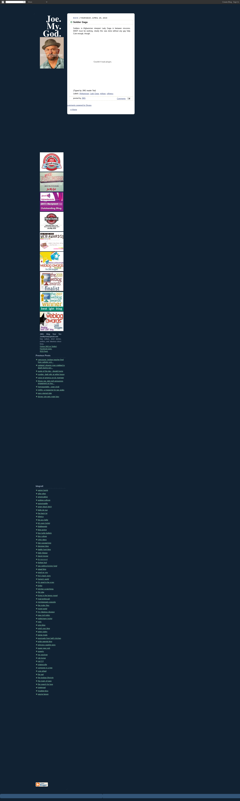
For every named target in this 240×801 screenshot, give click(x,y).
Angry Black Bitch (45, 507)
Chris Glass (42, 540)
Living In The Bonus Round (48, 596)
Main (75, 18)
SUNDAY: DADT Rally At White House (51, 374)
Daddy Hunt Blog (44, 550)
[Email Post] (128, 99)
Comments (121, 99)
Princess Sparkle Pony (47, 645)
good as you (43, 572)
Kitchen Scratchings (46, 589)
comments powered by (79, 105)
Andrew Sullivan (44, 500)
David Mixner (43, 556)
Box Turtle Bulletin (45, 533)
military (103, 94)
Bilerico (41, 517)
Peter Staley (42, 632)
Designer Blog (43, 546)
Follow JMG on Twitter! (48, 346)
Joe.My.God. (52, 26)
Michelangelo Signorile (47, 602)
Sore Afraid (42, 671)
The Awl (41, 674)
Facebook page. (46, 349)
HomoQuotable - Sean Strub (48, 387)
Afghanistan (84, 94)
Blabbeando (42, 526)
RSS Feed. (44, 351)
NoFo (39, 622)
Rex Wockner (43, 655)
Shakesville (42, 665)
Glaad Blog (42, 569)
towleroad (42, 688)
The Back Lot (42, 513)
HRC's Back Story (44, 576)
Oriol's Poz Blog (44, 628)
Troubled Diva (43, 691)
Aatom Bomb (43, 490)
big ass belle (43, 520)
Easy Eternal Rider (45, 393)
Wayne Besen (43, 694)
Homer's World (43, 579)
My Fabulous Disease (46, 612)
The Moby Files (43, 605)
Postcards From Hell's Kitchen (49, 638)
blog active (42, 530)
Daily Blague (43, 553)
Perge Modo (42, 635)
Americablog (43, 497)
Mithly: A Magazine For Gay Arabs (51, 390)
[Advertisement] (47, 442)
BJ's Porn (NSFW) (44, 523)
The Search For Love (45, 684)
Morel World (42, 609)
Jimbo (40, 586)
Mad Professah (44, 599)
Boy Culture (42, 536)
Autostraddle (43, 504)
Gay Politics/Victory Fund (47, 566)
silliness (110, 94)
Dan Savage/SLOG (44, 543)
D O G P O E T (43, 559)
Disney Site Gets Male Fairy (48, 397)
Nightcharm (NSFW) (45, 619)
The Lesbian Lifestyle (45, 678)
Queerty (41, 651)
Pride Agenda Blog (45, 642)
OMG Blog (41, 625)
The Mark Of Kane (45, 681)
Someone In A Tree (45, 668)
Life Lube (41, 592)
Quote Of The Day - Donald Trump (50, 371)
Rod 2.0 (40, 661)
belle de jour (43, 510)
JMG (84, 98)
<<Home (73, 110)
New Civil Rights (44, 615)
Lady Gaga (94, 94)
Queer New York (44, 648)
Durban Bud (42, 563)
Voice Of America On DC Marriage (51, 378)
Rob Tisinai (42, 658)
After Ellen (42, 494)
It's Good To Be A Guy (46, 582)
